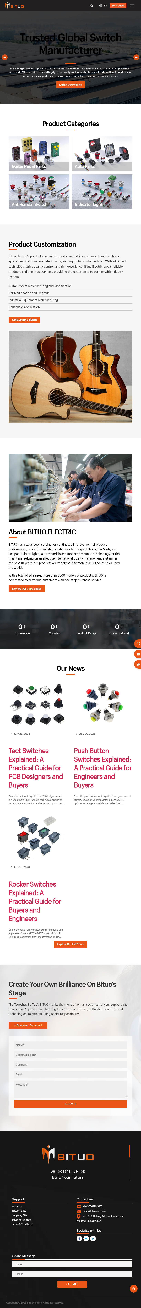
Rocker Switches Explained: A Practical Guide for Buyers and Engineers (35, 901)
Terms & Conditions (22, 1224)
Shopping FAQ (19, 1215)
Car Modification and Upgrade (29, 293)
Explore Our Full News (70, 944)
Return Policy (19, 1210)
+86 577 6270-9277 (92, 1206)
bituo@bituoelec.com (94, 1211)
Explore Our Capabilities (26, 588)
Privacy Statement (21, 1219)
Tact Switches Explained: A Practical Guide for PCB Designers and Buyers (36, 767)
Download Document (29, 1025)
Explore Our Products (70, 84)
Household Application (24, 307)
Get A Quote (118, 5)
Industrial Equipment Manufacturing (33, 300)
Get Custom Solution (24, 319)
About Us (17, 1206)
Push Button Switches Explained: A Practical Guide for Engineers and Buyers (103, 767)
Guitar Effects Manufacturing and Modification (40, 286)
